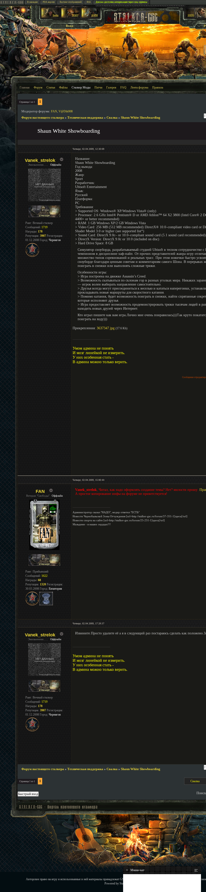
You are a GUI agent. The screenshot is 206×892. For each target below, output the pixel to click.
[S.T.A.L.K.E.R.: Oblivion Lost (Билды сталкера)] (50, 17)
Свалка (112, 117)
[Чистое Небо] (90, 17)
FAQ (123, 87)
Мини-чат (135, 870)
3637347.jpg (106, 328)
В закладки (32, 2)
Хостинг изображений (71, 2)
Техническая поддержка (85, 117)
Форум (38, 87)
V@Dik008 (66, 111)
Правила (157, 87)
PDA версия (49, 2)
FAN (54, 111)
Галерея (111, 87)
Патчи (98, 87)
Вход (69, 26)
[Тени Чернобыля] (70, 17)
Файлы (63, 87)
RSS (89, 2)
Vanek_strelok (40, 160)
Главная (25, 87)
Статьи (50, 87)
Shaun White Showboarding (140, 117)
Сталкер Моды (81, 87)
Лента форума (139, 87)
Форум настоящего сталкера (42, 117)
